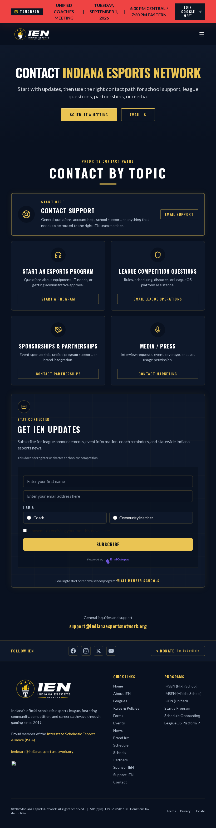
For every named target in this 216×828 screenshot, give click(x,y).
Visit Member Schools (138, 580)
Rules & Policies (126, 708)
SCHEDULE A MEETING (89, 114)
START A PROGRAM (58, 299)
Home (118, 686)
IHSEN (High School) (181, 686)
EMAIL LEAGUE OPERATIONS (158, 299)
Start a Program (177, 708)
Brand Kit (121, 737)
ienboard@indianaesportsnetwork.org (42, 751)
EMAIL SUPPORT (179, 214)
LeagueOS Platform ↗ (182, 723)
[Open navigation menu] (202, 34)
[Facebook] (73, 651)
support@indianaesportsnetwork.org (108, 626)
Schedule (121, 745)
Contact (120, 782)
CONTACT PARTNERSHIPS (58, 373)
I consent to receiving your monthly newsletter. (69, 530)
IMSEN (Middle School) (183, 693)
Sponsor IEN (123, 767)
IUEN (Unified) (176, 701)
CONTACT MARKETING (158, 373)
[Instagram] (86, 651)
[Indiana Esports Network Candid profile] (23, 773)
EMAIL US (138, 114)
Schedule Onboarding (182, 715)
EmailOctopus (119, 559)
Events (119, 723)
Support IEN (123, 774)
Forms (118, 715)
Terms (171, 811)
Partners (120, 760)
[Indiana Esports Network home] (31, 34)
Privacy (185, 811)
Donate (200, 811)
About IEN (122, 693)
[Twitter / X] (98, 651)
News (118, 730)
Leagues (120, 701)
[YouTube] (111, 651)
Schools (119, 752)
